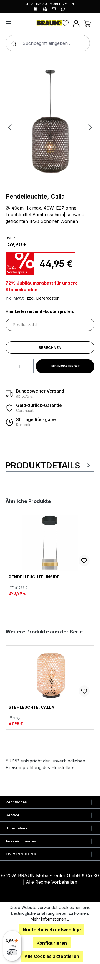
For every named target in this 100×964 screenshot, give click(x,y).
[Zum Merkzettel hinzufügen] (84, 560)
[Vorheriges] (10, 127)
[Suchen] (12, 43)
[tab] (49, 465)
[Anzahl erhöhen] (28, 366)
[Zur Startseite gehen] (50, 23)
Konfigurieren (52, 943)
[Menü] (8, 23)
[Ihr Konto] (76, 23)
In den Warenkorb (65, 366)
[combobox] (48, 43)
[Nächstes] (90, 127)
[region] (50, 126)
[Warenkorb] (87, 23)
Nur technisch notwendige (52, 929)
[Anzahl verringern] (11, 366)
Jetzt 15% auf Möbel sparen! (50, 4)
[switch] (12, 952)
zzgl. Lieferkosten (43, 298)
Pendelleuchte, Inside (34, 577)
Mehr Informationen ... (50, 919)
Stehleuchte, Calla (31, 707)
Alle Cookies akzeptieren (51, 956)
